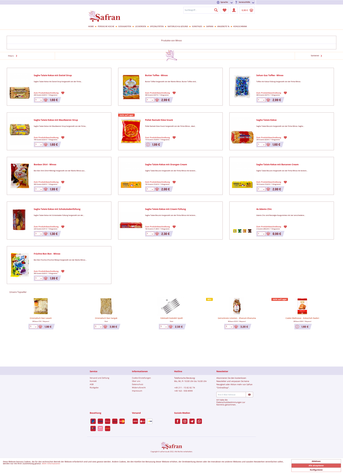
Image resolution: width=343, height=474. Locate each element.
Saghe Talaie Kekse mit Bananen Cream (277, 164)
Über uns (136, 381)
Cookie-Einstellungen (141, 378)
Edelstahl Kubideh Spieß (172, 318)
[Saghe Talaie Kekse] (242, 131)
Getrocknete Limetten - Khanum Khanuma (237, 318)
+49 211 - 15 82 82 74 (184, 387)
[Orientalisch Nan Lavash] (40, 306)
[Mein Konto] (234, 10)
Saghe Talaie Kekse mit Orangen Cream (166, 164)
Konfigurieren (316, 470)
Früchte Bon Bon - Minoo (47, 253)
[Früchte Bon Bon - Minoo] (19, 265)
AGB (92, 384)
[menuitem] (225, 2)
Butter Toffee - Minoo (156, 75)
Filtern (11, 56)
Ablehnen (316, 461)
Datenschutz (137, 384)
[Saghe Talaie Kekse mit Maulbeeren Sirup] (19, 131)
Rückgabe (94, 387)
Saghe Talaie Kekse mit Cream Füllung (165, 209)
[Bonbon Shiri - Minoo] (19, 176)
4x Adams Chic (264, 209)
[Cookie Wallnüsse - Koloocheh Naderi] (302, 306)
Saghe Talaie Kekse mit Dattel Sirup (53, 75)
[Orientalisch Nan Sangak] (106, 306)
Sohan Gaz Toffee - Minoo (269, 75)
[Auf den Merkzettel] (63, 92)
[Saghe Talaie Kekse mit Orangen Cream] (131, 176)
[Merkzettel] (224, 10)
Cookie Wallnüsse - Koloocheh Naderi (302, 318)
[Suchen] (217, 9)
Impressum (137, 390)
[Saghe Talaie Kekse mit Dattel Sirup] (19, 87)
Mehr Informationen (51, 464)
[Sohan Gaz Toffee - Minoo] (242, 87)
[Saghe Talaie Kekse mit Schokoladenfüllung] (19, 220)
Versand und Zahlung (99, 378)
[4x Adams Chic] (242, 220)
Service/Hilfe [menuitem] (244, 2)
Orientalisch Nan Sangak (106, 318)
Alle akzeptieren (316, 465)
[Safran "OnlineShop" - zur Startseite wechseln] (104, 13)
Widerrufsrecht (139, 387)
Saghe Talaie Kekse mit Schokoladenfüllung (57, 209)
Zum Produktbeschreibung (46, 92)
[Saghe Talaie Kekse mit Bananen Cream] (242, 176)
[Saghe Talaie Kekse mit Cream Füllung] (131, 220)
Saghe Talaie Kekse (266, 120)
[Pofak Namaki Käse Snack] (131, 131)
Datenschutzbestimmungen (229, 402)
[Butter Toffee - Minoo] (131, 87)
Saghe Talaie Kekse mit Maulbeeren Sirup (56, 120)
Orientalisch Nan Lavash (41, 318)
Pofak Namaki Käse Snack (159, 120)
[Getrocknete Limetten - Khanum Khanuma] (237, 306)
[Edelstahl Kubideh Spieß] (171, 306)
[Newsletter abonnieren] (249, 394)
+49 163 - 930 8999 (183, 390)
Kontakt (93, 381)
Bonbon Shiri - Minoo (45, 164)
